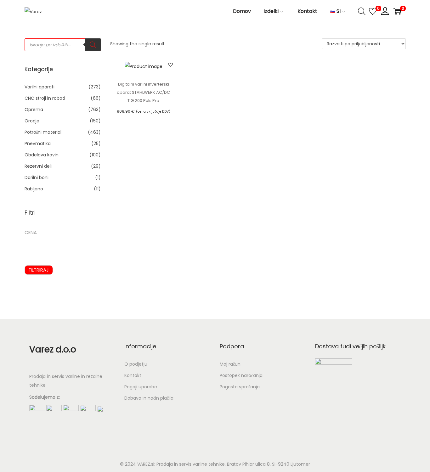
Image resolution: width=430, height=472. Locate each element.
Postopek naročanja (241, 375)
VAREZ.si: (146, 464)
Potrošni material (43, 132)
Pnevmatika (38, 143)
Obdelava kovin (42, 155)
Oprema (34, 109)
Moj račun (230, 364)
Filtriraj (39, 270)
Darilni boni (36, 177)
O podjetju (135, 364)
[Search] (93, 44)
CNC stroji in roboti (45, 98)
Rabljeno (34, 189)
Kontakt (132, 375)
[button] (170, 64)
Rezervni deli (38, 166)
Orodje (32, 121)
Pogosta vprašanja (240, 387)
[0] (372, 11)
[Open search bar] (361, 11)
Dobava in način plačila (148, 398)
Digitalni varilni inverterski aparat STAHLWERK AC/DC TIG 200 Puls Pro (143, 92)
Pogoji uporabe (140, 387)
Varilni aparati (39, 87)
